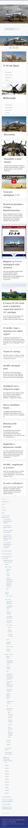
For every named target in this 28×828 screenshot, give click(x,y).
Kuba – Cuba (9, 596)
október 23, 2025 (8, 75)
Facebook (14, 33)
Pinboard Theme (11, 824)
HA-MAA (7, 765)
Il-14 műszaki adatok (6, 551)
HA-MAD (7, 774)
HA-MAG (7, 782)
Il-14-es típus (11, 65)
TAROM (8, 744)
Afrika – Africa (8, 567)
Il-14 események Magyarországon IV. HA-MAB (7, 521)
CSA (7, 671)
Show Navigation (22, 14)
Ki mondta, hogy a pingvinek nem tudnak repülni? (13, 330)
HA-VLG (6, 793)
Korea (7, 639)
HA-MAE (7, 776)
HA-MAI (6, 787)
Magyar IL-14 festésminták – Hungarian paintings (7, 759)
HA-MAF (7, 779)
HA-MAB (7, 768)
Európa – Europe (8, 654)
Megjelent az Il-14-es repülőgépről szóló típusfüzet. (12, 264)
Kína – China (9, 625)
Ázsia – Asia (8, 599)
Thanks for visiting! (11, 351)
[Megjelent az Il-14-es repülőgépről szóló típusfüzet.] (14, 241)
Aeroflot (6, 564)
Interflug (10, 724)
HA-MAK (7, 790)
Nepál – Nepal (9, 646)
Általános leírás (5, 501)
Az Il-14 (3, 507)
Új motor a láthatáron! (13, 483)
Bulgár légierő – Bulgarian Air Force (9, 662)
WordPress (4, 826)
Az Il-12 (3, 504)
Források (4, 510)
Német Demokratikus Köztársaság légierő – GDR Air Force (10, 732)
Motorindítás (20, 41)
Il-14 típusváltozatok (6, 553)
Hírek (3, 513)
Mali (7, 589)
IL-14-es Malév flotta (6, 797)
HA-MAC (7, 771)
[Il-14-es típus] (14, 56)
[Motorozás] (14, 89)
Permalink (7, 80)
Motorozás (9, 98)
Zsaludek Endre (8, 72)
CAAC (9, 627)
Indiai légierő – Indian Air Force (9, 607)
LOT (7, 706)
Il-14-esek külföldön (6, 804)
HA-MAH (7, 785)
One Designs (19, 824)
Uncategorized (8, 77)
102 (6, 763)
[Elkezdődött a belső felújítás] (14, 148)
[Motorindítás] (14, 124)
